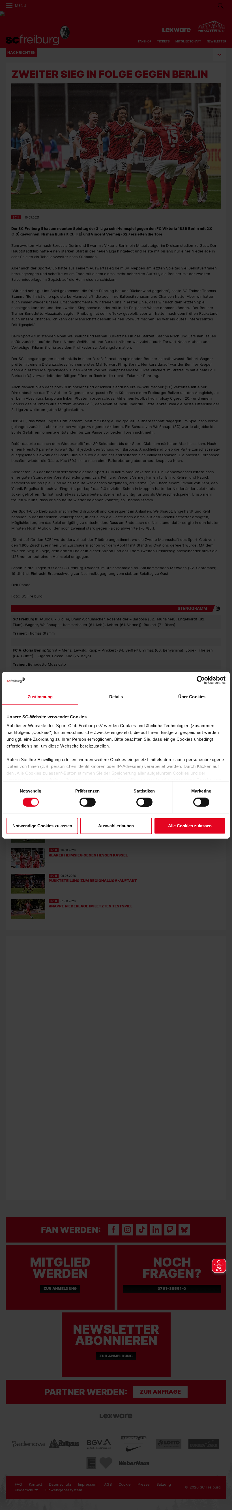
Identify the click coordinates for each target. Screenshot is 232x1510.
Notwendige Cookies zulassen (42, 825)
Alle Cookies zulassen (190, 825)
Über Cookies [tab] (191, 696)
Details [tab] (116, 696)
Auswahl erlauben (116, 825)
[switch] (88, 802)
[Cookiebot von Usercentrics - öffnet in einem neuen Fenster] (200, 680)
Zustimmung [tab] (40, 696)
